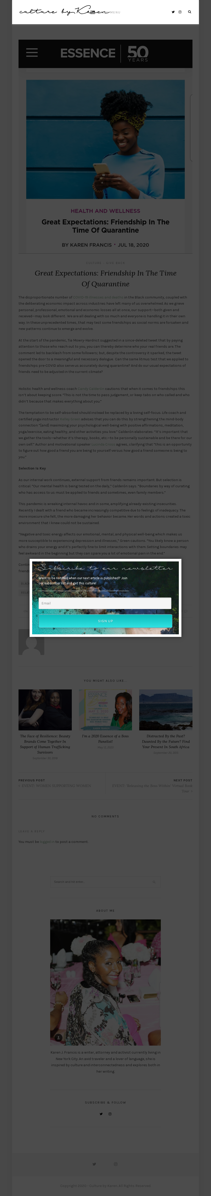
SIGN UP (105, 621)
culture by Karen (64, 11)
